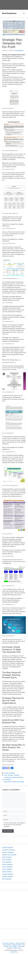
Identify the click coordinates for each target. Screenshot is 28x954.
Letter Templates (7, 869)
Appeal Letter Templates (9, 854)
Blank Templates (7, 857)
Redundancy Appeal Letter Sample (14, 781)
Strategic (10, 775)
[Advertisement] (14, 910)
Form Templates (6, 862)
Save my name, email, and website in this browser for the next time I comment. (14, 824)
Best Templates (7, 944)
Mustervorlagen (17, 948)
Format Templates (7, 864)
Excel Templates (7, 859)
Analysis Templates (7, 852)
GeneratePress (14, 951)
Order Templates (7, 871)
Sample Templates (9, 773)
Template (16, 775)
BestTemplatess (9, 13)
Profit (5, 775)
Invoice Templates (7, 866)
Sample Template (16, 944)
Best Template (13, 946)
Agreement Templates (8, 850)
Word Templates (7, 879)
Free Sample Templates (8, 943)
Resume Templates (7, 874)
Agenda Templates (7, 847)
